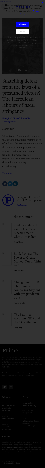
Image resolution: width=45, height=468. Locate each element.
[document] (22, 234)
